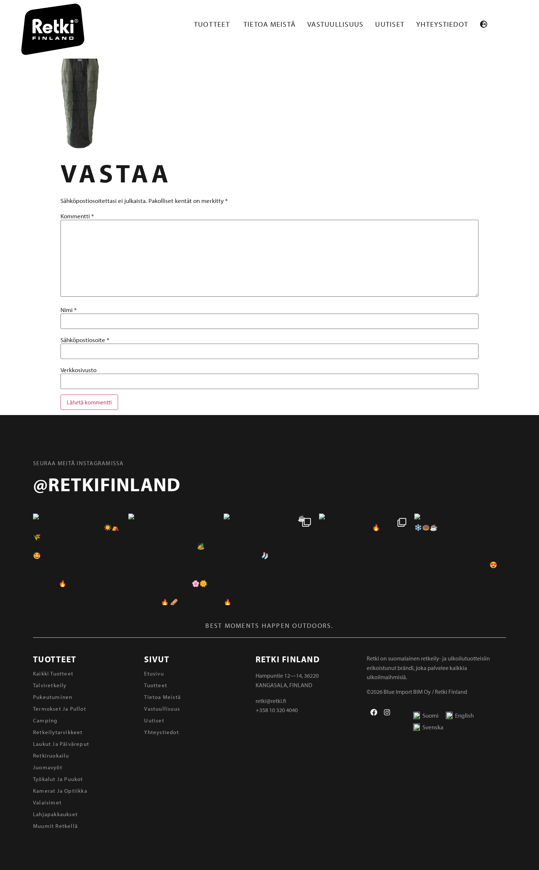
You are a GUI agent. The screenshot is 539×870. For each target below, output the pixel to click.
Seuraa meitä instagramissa (78, 463)
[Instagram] (387, 712)
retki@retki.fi (271, 700)
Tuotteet (54, 659)
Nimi (68, 310)
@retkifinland (106, 484)
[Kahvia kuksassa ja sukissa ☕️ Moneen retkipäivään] (269, 559)
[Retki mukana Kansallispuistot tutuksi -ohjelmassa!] (365, 559)
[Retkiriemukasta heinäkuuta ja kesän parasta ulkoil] (79, 559)
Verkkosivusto (78, 370)
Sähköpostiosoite (84, 340)
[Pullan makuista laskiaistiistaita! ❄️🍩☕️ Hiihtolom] (460, 559)
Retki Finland (288, 659)
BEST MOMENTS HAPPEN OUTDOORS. (269, 625)
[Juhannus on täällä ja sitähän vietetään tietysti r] (174, 559)
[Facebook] (373, 712)
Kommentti (77, 216)
